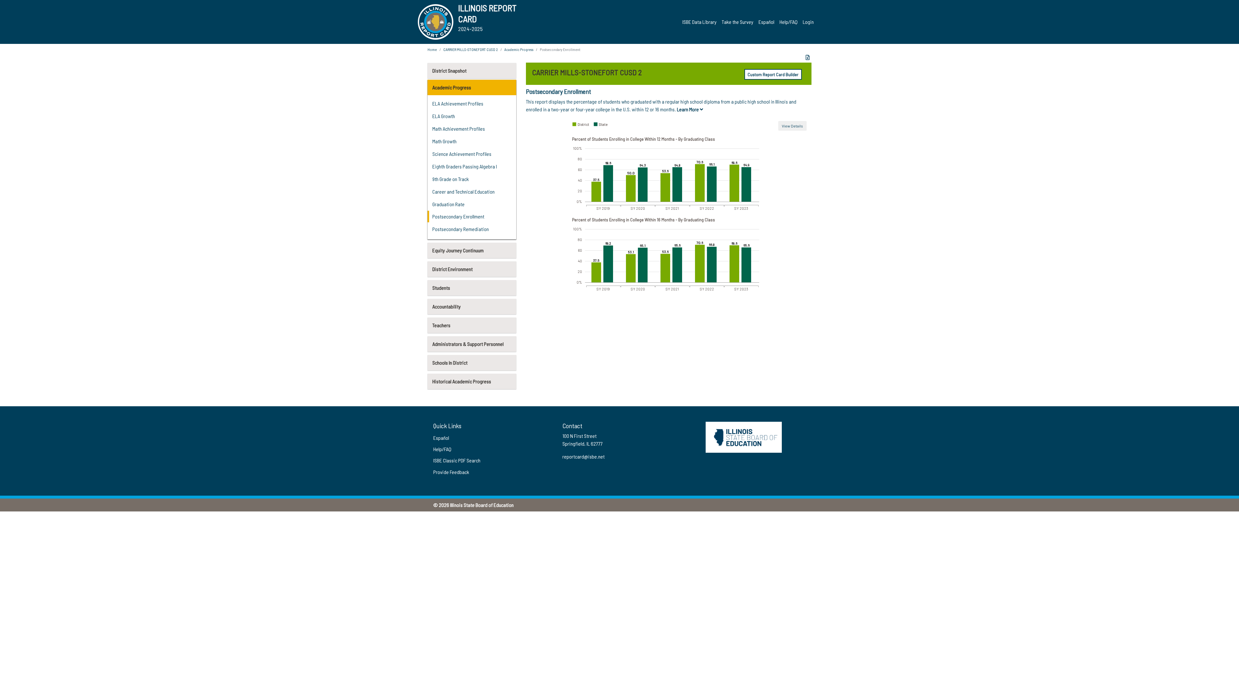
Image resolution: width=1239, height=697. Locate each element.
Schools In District (450, 362)
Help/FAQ (789, 22)
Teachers (441, 325)
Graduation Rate (448, 204)
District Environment (452, 269)
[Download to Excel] (807, 57)
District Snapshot (449, 70)
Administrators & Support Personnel (468, 344)
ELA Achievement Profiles (457, 103)
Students (441, 288)
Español (766, 22)
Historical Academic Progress (461, 381)
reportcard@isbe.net (583, 456)
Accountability (446, 306)
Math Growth (444, 141)
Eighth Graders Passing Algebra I (464, 166)
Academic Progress (451, 87)
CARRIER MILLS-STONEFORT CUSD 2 (470, 49)
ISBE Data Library (699, 22)
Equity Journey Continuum (458, 250)
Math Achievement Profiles (458, 129)
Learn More (688, 109)
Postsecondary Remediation (460, 229)
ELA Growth (443, 116)
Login (808, 22)
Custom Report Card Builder (773, 74)
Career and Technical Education (463, 191)
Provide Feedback (451, 472)
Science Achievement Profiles (461, 154)
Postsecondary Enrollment (458, 216)
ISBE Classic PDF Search (456, 460)
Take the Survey (737, 22)
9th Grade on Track (450, 179)
